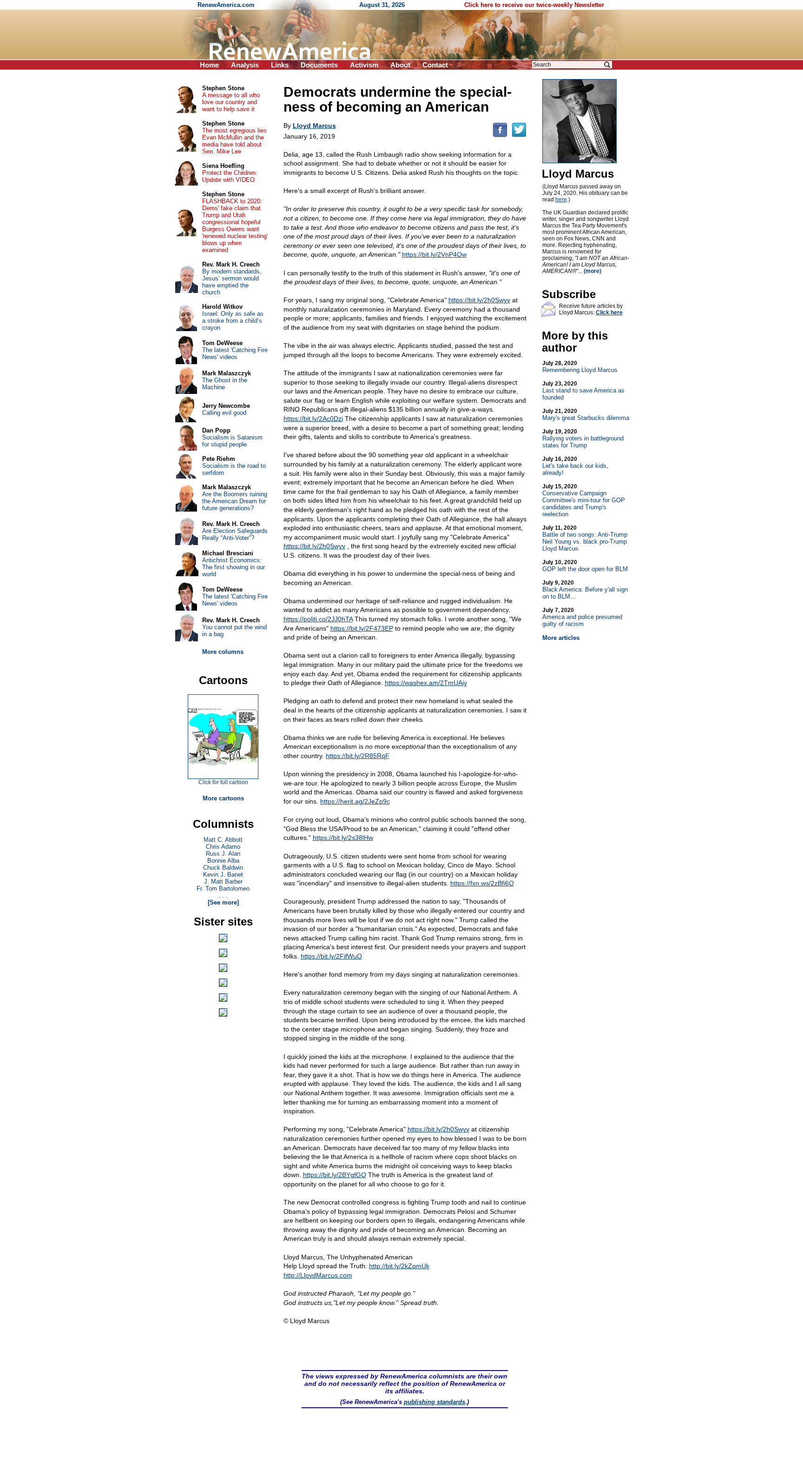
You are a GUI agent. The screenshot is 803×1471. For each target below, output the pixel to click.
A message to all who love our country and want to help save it (231, 102)
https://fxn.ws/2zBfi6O (482, 883)
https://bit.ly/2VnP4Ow (434, 254)
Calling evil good (224, 412)
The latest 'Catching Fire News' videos (235, 353)
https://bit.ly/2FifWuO (331, 956)
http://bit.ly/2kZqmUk (399, 1266)
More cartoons (223, 798)
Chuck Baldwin (223, 867)
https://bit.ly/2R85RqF (357, 755)
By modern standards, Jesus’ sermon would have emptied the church (232, 282)
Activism (364, 65)
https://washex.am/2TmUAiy (426, 682)
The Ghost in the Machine (224, 384)
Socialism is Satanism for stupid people (232, 441)
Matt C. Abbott (223, 839)
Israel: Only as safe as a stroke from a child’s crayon (232, 320)
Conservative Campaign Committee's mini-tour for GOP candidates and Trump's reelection (583, 500)
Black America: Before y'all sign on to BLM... (585, 589)
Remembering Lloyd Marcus (580, 366)
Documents (319, 65)
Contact (435, 65)
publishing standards (434, 1401)
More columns (223, 651)
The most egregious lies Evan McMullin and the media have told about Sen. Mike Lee (234, 141)
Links (280, 65)
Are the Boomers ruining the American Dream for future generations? (234, 501)
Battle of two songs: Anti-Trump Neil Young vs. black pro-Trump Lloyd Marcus (584, 538)
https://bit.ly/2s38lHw (343, 837)
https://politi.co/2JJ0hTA (318, 619)
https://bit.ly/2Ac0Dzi (313, 418)
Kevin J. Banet (223, 874)
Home (209, 65)
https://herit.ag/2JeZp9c (355, 801)
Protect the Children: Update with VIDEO (229, 176)
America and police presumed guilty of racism (582, 617)
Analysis (245, 65)
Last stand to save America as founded (583, 390)
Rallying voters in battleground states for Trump (583, 438)
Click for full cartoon (223, 782)
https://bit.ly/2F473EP (361, 628)
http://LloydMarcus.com (317, 1275)
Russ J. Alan (223, 853)
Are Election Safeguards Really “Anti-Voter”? (235, 534)
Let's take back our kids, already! (575, 466)
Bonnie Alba (223, 860)
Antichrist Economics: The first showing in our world (233, 567)
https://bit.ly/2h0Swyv (479, 300)
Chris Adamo (223, 846)
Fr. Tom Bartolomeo (223, 888)
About (400, 65)
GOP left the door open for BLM (585, 565)
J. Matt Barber (223, 881)
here (561, 199)
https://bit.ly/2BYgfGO (334, 1174)
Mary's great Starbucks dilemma (585, 414)
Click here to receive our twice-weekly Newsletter (534, 4)
